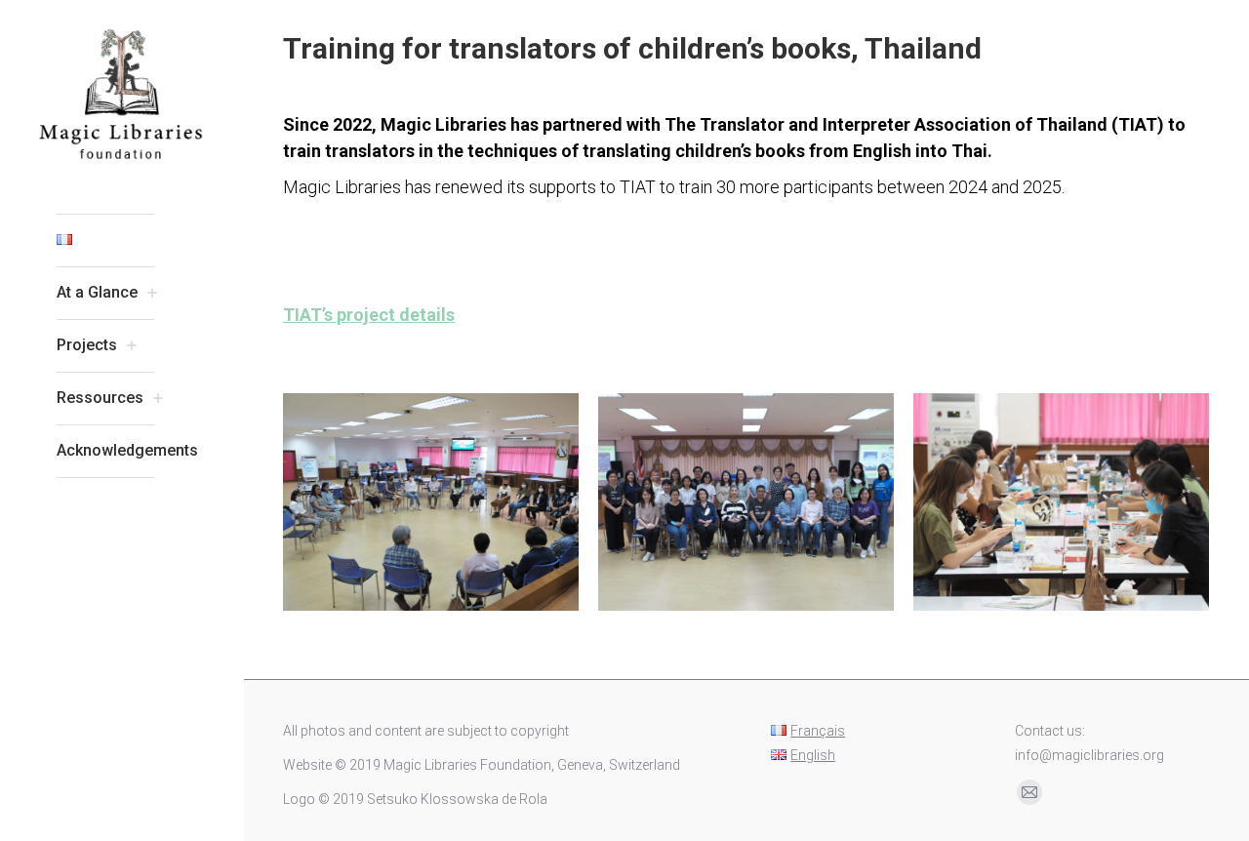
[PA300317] (746, 502)
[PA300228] (431, 502)
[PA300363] (1061, 502)
